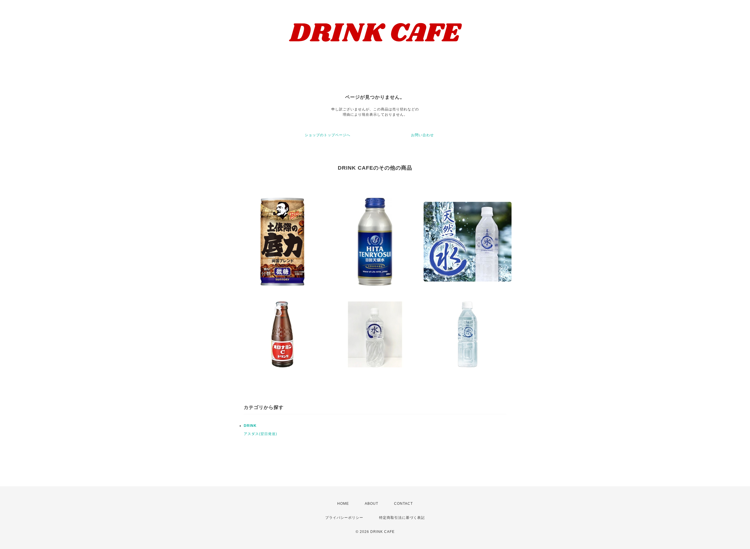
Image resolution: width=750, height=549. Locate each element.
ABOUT (371, 504)
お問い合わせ (422, 135)
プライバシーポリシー (344, 518)
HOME (343, 504)
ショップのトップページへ (327, 135)
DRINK (250, 426)
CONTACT (403, 504)
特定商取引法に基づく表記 (402, 518)
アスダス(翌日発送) (260, 434)
